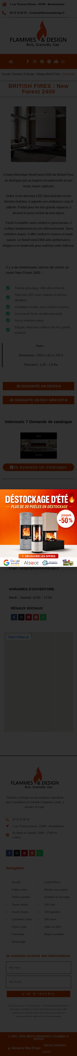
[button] (71, 494)
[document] (38, 528)
